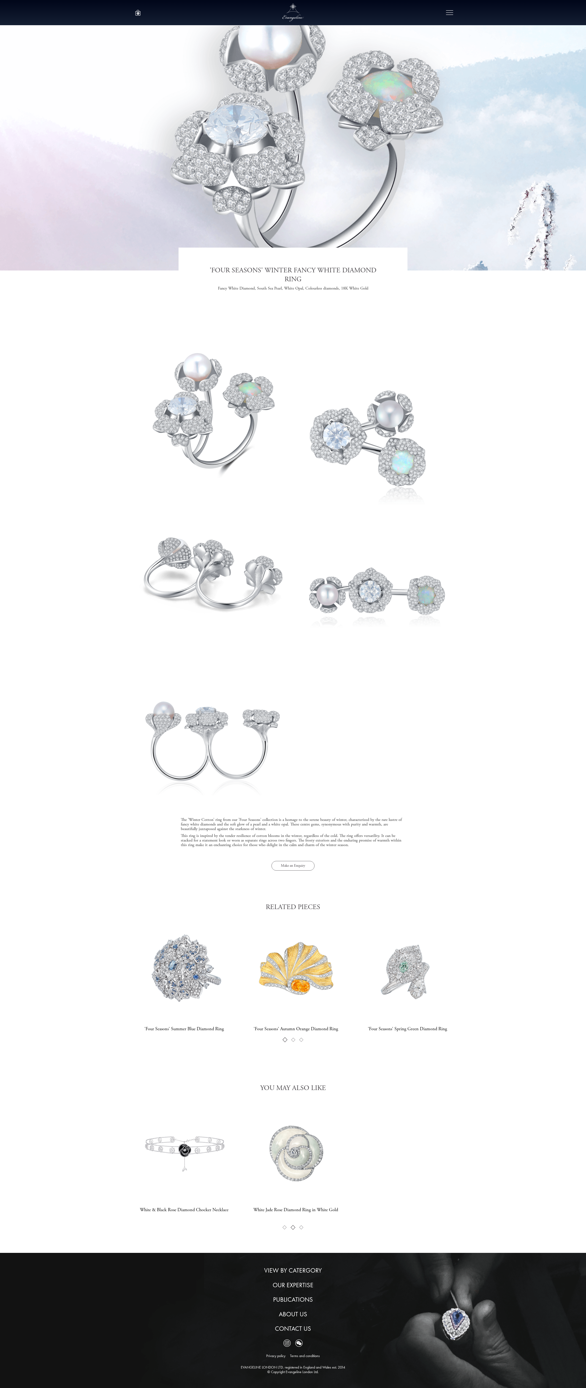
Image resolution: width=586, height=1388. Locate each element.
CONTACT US (293, 1329)
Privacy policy (275, 1356)
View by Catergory (293, 1270)
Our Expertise (293, 1285)
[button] (138, 13)
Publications (293, 1299)
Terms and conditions (305, 1356)
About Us (293, 1314)
